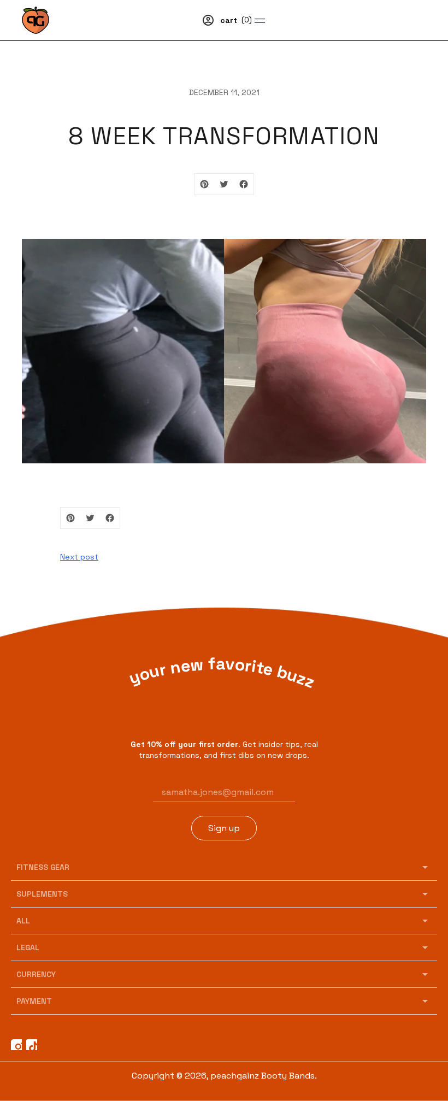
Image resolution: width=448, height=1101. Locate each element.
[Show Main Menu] (333, 20)
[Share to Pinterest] (204, 184)
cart (236, 20)
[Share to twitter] (224, 184)
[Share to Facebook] (244, 184)
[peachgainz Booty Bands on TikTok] (31, 1044)
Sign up (224, 828)
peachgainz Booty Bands (262, 1075)
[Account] (208, 20)
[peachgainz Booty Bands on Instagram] (16, 1044)
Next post (79, 557)
